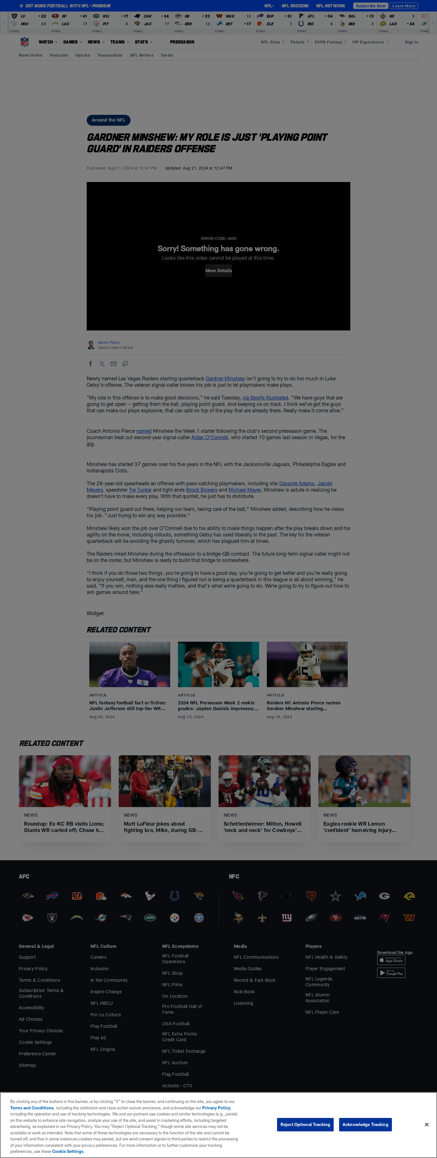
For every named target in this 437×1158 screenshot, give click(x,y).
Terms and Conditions (32, 1107)
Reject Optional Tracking (305, 1124)
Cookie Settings (67, 1151)
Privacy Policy (216, 1107)
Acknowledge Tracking (365, 1124)
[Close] (427, 1125)
